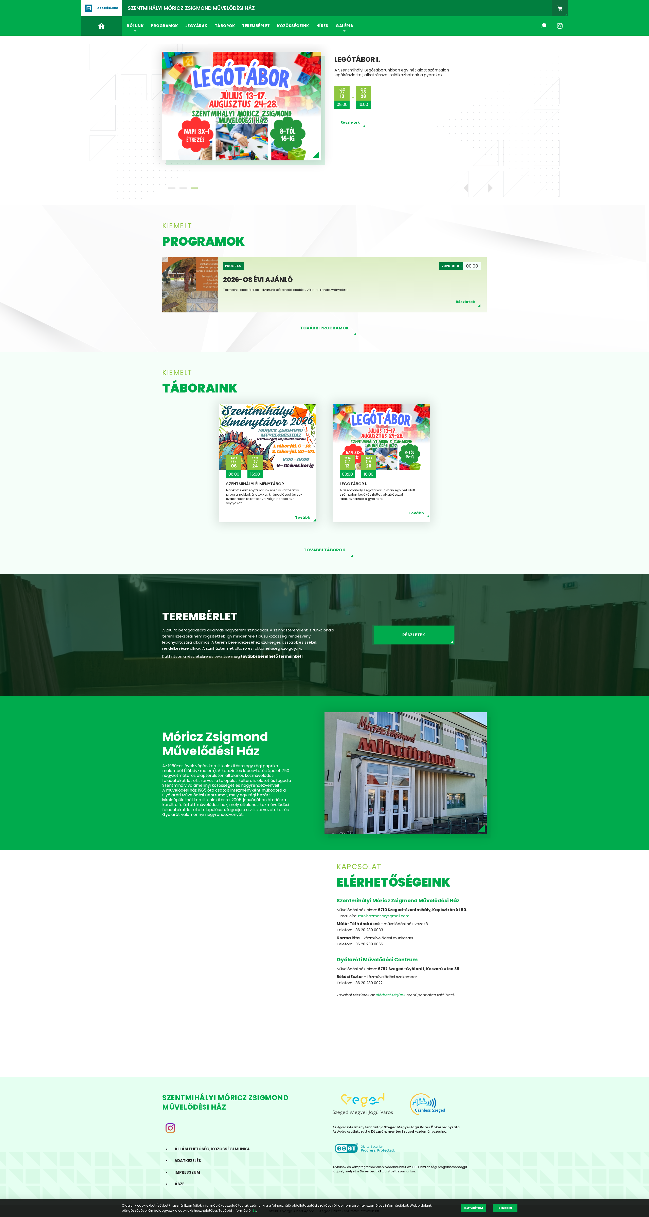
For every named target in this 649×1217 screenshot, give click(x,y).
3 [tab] (194, 188)
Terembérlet (256, 25)
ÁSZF (179, 1184)
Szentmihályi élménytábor (255, 483)
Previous (468, 188)
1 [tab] (171, 188)
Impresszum (187, 1172)
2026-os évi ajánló (369, 72)
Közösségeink (293, 25)
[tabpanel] (324, 111)
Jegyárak (196, 25)
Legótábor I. (353, 483)
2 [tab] (183, 188)
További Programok (324, 328)
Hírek (322, 25)
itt (253, 1210)
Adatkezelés (187, 1160)
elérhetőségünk (390, 995)
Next (488, 188)
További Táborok (324, 550)
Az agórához (107, 8)
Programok (164, 25)
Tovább (303, 517)
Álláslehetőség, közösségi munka (212, 1149)
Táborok (225, 25)
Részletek (350, 129)
